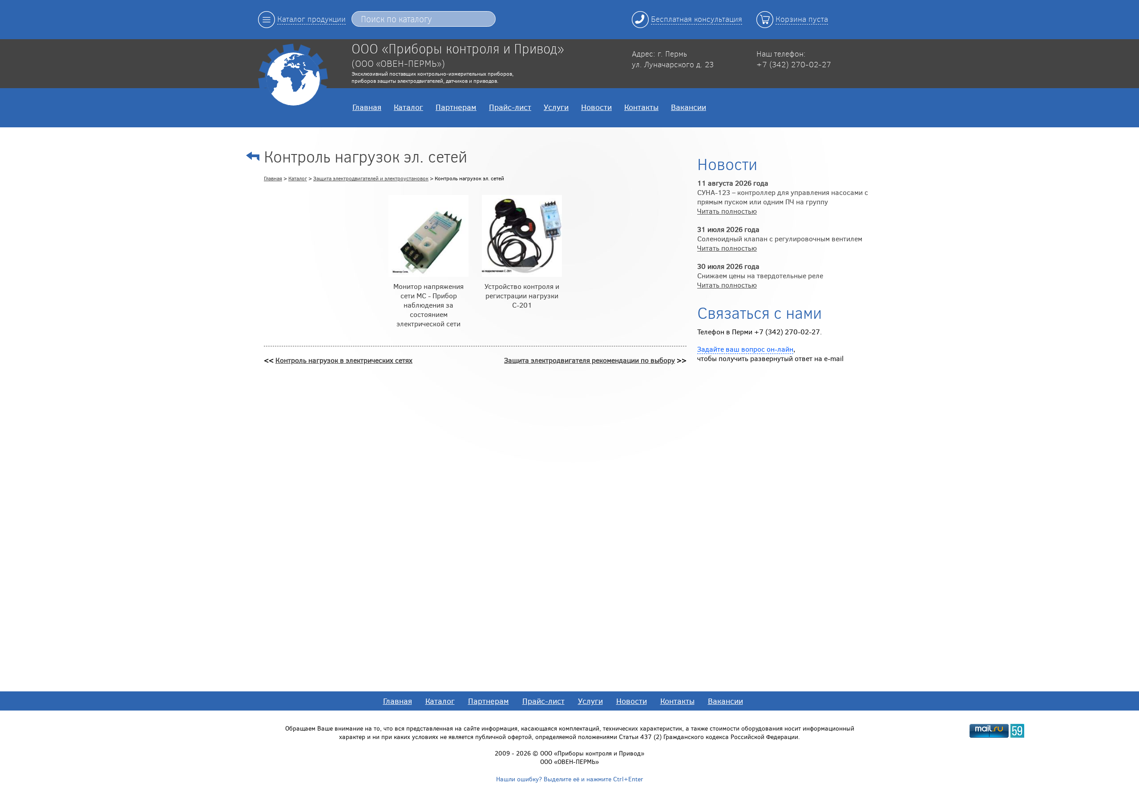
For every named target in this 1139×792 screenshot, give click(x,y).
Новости (596, 107)
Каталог (408, 107)
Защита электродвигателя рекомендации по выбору (589, 360)
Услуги (556, 107)
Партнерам (456, 107)
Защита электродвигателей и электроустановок (370, 178)
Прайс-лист (510, 107)
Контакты (641, 107)
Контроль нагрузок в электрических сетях (343, 360)
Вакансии (688, 107)
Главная (366, 107)
